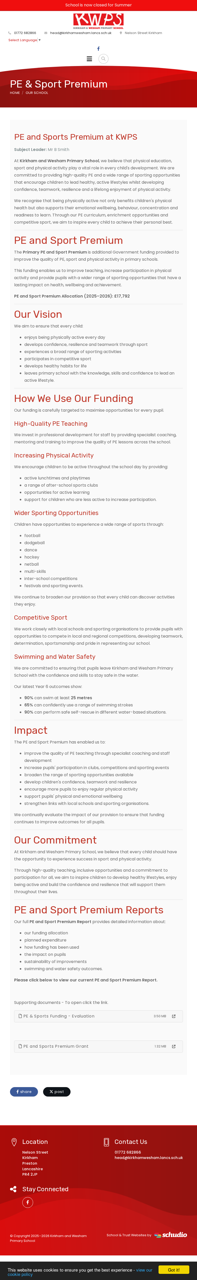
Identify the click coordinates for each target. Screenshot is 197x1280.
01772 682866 (24, 32)
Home (15, 93)
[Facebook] (98, 49)
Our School (37, 93)
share (25, 1091)
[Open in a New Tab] (174, 1016)
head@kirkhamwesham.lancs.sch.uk (80, 32)
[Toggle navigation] (89, 59)
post (58, 1091)
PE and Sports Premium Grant (55, 1046)
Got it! (174, 1269)
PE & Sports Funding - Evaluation (58, 1016)
